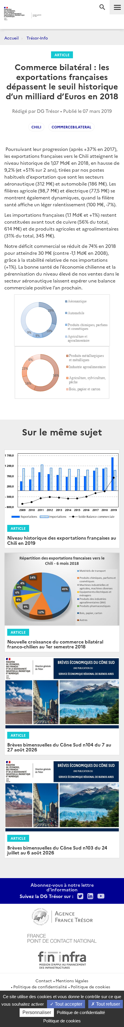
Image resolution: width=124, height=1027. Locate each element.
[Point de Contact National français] (62, 937)
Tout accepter (68, 1004)
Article (62, 54)
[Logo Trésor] (52, 16)
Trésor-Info (37, 38)
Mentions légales (72, 980)
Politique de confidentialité (40, 986)
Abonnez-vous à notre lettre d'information (62, 887)
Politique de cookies (90, 986)
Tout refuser (107, 1004)
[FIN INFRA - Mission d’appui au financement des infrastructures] (62, 959)
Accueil (11, 38)
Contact (43, 980)
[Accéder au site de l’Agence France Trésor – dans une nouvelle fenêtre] (62, 916)
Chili (36, 126)
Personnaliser (36, 1012)
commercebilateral (71, 126)
